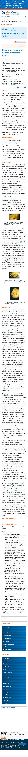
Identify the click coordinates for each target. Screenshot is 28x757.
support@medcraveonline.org (13, 744)
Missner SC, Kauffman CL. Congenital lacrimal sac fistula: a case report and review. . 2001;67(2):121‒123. (15, 594)
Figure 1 (7, 197)
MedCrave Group (16, 733)
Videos (15, 3)
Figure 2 (23, 242)
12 (15, 321)
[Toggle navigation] (25, 16)
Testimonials (9, 3)
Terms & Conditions (7, 672)
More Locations (22, 744)
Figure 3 (20, 264)
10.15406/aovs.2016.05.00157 (8, 85)
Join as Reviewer (6, 694)
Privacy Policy (11, 748)
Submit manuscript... (7, 24)
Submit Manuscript (7, 658)
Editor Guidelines (7, 678)
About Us (8, 1)
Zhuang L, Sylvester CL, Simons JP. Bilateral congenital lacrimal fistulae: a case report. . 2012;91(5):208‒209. (14, 583)
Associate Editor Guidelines (9, 680)
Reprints (21, 3)
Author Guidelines (7, 661)
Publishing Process (7, 692)
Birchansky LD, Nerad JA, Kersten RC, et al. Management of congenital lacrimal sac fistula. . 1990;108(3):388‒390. (15, 578)
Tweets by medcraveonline (8, 707)
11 (18, 328)
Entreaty (5, 703)
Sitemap (20, 7)
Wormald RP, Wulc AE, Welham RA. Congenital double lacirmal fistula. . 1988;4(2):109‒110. (14, 603)
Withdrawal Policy (7, 697)
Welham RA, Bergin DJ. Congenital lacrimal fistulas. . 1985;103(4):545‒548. (14, 573)
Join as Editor (6, 683)
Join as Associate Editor (8, 686)
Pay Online (8, 5)
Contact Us (13, 7)
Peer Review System (7, 666)
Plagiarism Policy (6, 664)
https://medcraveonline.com (19, 736)
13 (8, 355)
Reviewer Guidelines (7, 689)
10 (16, 490)
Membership (5, 669)
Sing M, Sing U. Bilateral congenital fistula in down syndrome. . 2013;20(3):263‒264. (15, 568)
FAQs (23, 1)
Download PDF (22, 88)
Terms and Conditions (4, 748)
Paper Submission (16, 1)
